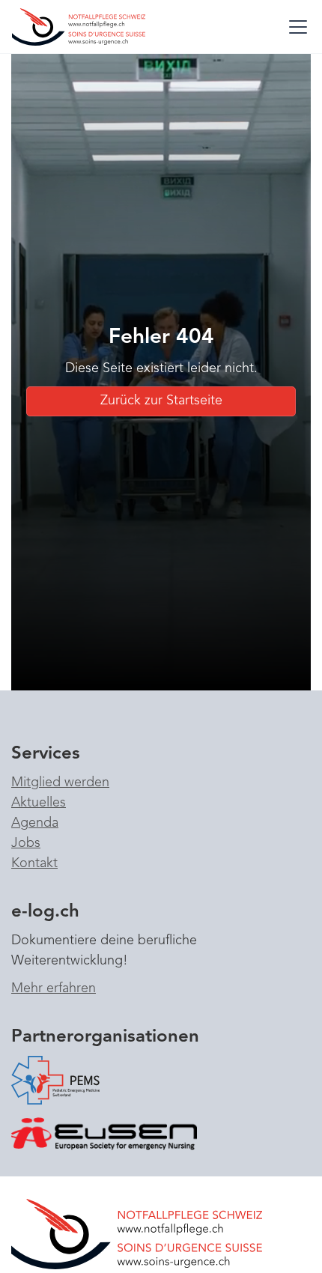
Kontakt (34, 863)
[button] (295, 27)
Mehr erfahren (53, 988)
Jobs (25, 843)
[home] (87, 26)
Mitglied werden (60, 782)
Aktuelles (38, 802)
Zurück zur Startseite (161, 400)
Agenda (34, 823)
